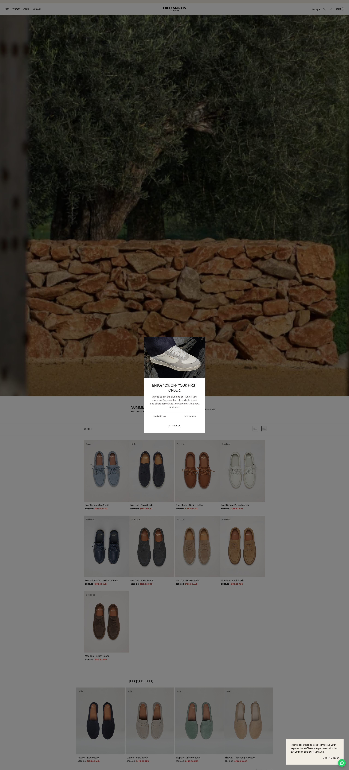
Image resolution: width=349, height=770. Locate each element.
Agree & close (331, 758)
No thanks (174, 425)
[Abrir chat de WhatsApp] (342, 763)
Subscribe (190, 416)
